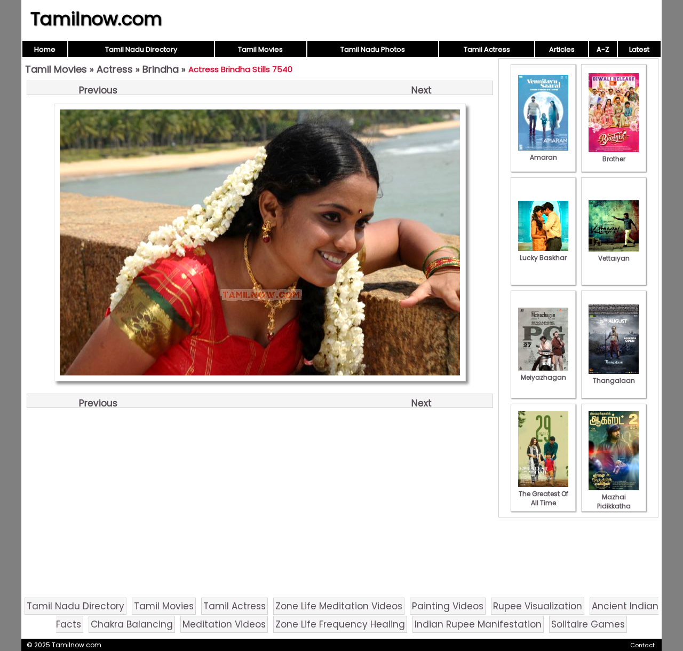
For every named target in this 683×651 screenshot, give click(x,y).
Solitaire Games (588, 624)
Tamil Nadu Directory (141, 49)
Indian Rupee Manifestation (478, 624)
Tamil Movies (260, 49)
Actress (115, 69)
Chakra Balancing (132, 624)
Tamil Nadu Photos (372, 49)
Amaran (543, 157)
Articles (562, 49)
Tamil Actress (487, 49)
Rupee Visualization (537, 606)
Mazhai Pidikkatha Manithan (614, 506)
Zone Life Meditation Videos (338, 606)
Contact (642, 645)
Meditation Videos (224, 624)
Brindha (160, 69)
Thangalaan (614, 380)
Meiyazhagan (543, 377)
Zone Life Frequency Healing (340, 624)
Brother (613, 158)
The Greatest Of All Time (543, 498)
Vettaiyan (614, 258)
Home (44, 49)
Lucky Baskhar (543, 257)
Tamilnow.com (96, 19)
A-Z (603, 49)
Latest (639, 49)
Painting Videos (447, 606)
